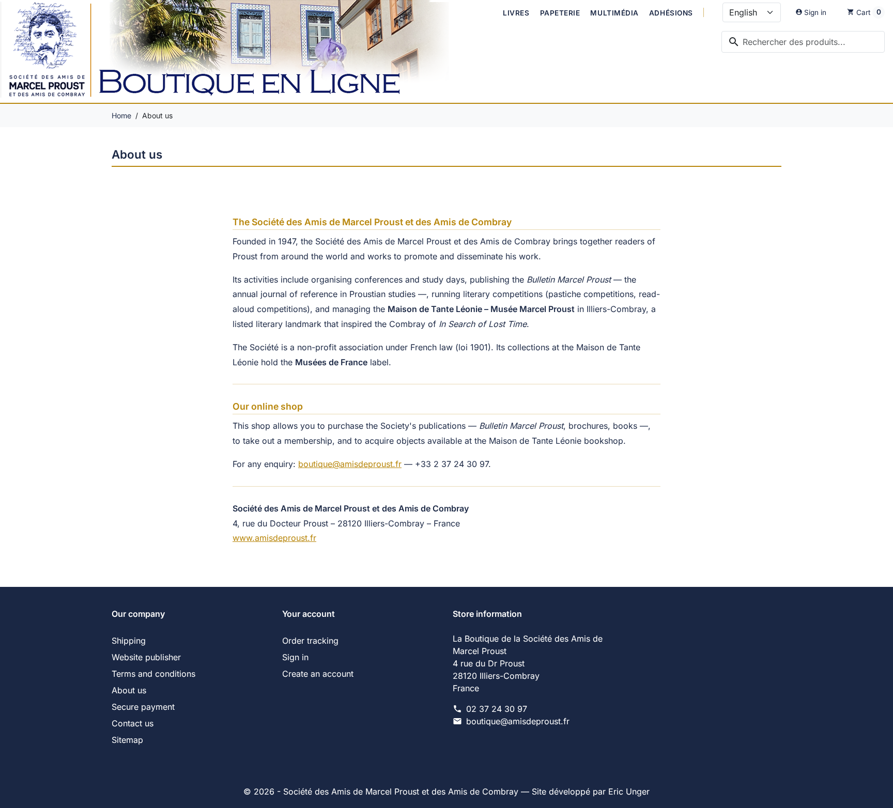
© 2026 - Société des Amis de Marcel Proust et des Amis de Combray (382, 791)
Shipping (129, 640)
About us (129, 690)
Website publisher (146, 657)
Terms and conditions (153, 674)
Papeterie (560, 13)
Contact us (132, 723)
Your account (308, 614)
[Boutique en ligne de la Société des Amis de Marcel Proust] (236, 51)
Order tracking (310, 640)
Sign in (295, 657)
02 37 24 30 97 (496, 709)
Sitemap (127, 740)
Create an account (317, 674)
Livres (516, 13)
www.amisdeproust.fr (274, 538)
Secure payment (143, 707)
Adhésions (671, 13)
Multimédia (614, 13)
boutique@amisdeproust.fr (350, 464)
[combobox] (803, 42)
